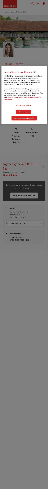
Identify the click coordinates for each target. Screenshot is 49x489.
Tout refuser (23, 112)
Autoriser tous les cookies (24, 118)
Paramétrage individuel (24, 105)
